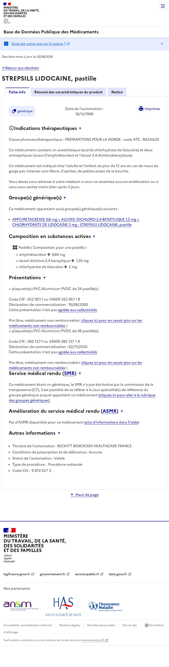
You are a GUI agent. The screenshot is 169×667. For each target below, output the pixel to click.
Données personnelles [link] (101, 625)
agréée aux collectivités (77, 309)
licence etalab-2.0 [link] (93, 640)
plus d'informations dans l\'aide (111, 422)
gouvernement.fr (52, 574)
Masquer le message (161, 43)
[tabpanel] (84, 292)
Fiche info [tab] (17, 92)
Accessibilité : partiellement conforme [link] (28, 625)
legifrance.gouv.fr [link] (17, 574)
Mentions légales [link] (69, 625)
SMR (69, 373)
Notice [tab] (117, 92)
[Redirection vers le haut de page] (81, 128)
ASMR (110, 411)
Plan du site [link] (129, 625)
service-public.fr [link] (87, 574)
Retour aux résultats (22, 67)
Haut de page (87, 494)
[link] (51, 32)
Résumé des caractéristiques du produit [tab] (68, 92)
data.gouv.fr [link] (118, 574)
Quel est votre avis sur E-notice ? (38, 43)
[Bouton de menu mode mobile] (162, 6)
